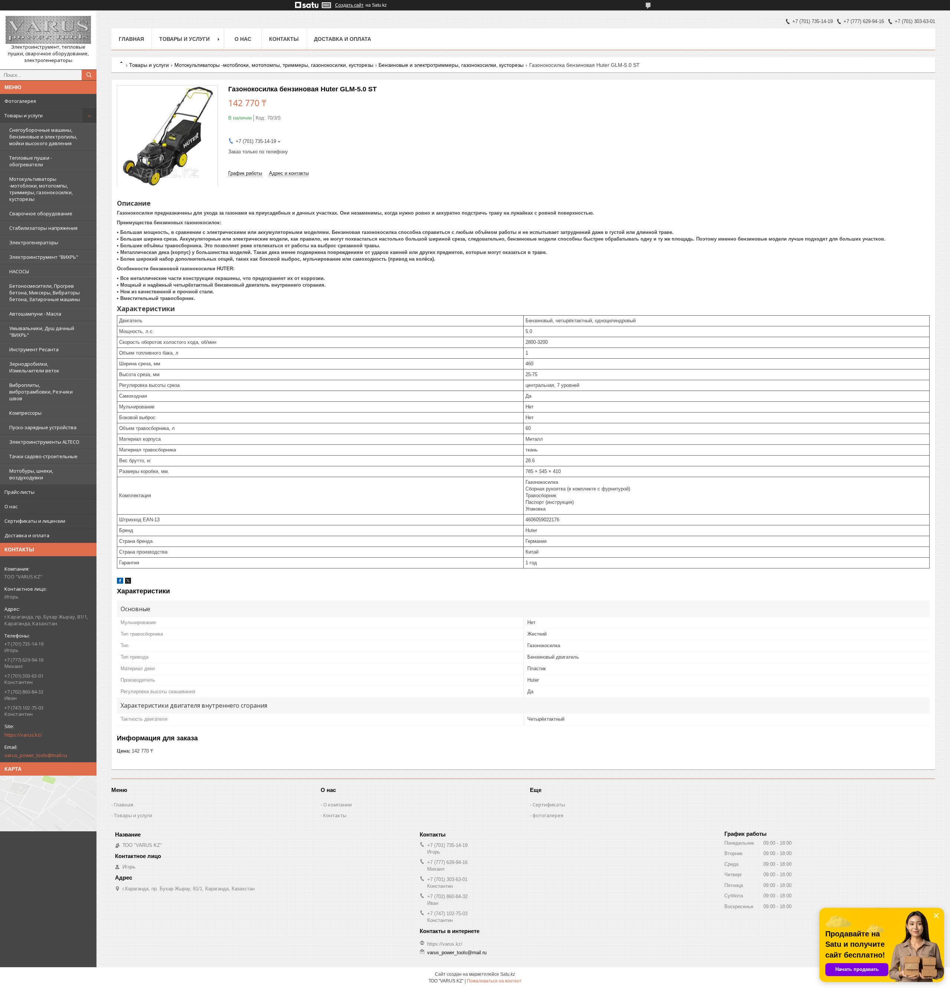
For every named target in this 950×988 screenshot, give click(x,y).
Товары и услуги (23, 115)
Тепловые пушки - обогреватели (30, 161)
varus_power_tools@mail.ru (35, 755)
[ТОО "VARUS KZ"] (48, 30)
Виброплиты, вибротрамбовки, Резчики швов (41, 392)
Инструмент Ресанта (34, 349)
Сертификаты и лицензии (34, 521)
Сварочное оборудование (40, 213)
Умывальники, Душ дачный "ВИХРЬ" (41, 331)
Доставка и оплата (26, 535)
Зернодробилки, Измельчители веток (34, 367)
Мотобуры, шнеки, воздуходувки (31, 474)
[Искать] (89, 75)
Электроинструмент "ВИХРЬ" (43, 257)
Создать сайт (349, 5)
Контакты (284, 39)
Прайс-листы (19, 492)
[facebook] (120, 582)
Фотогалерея (20, 101)
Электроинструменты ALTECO (44, 441)
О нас (10, 506)
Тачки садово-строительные (43, 456)
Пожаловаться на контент (494, 981)
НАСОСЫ (19, 271)
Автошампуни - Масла (35, 313)
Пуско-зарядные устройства (42, 427)
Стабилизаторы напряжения (43, 228)
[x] (128, 582)
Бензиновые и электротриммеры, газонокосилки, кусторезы (451, 65)
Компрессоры (25, 413)
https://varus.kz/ (23, 734)
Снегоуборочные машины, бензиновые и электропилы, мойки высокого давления (43, 137)
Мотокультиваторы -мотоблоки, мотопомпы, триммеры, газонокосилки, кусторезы (41, 189)
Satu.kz (507, 974)
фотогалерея (548, 815)
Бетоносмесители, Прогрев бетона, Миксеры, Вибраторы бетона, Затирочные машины (44, 293)
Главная (131, 39)
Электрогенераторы (33, 242)
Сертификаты (549, 804)
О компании (337, 804)
